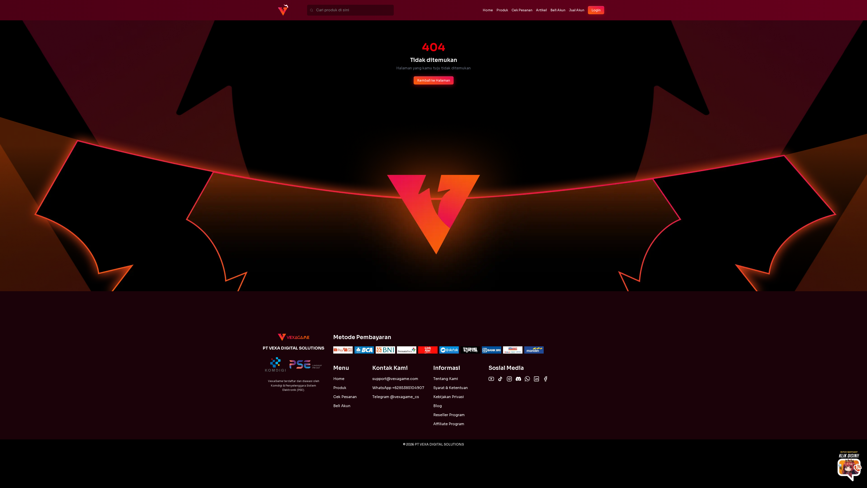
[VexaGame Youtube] (491, 379)
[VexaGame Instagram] (509, 379)
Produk (339, 387)
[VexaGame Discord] (518, 379)
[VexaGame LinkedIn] (536, 379)
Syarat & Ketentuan (450, 387)
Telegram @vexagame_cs (395, 396)
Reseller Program (449, 415)
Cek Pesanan (345, 396)
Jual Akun (576, 10)
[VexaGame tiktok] (500, 379)
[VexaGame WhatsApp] (527, 379)
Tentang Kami (445, 378)
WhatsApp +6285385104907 (398, 387)
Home (338, 378)
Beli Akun (341, 406)
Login (596, 10)
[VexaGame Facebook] (545, 379)
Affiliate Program (448, 424)
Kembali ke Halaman (433, 80)
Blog (437, 406)
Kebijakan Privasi (448, 396)
